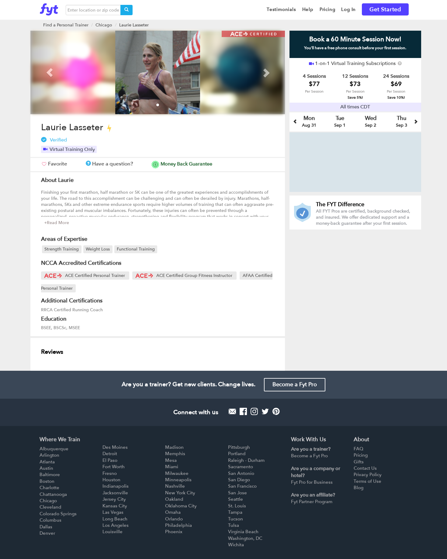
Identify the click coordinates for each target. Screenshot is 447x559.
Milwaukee (177, 473)
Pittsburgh (239, 447)
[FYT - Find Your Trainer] (49, 7)
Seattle (235, 499)
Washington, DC (245, 538)
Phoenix (173, 532)
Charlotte (49, 488)
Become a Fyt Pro (294, 384)
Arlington (49, 455)
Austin (46, 468)
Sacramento (240, 467)
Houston (111, 480)
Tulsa (233, 525)
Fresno (109, 473)
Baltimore (50, 475)
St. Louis (237, 506)
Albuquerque (54, 449)
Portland (237, 454)
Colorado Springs (58, 514)
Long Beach (114, 519)
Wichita (236, 545)
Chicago (103, 25)
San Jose (237, 493)
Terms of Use (367, 481)
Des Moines (115, 447)
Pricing (361, 455)
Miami (171, 467)
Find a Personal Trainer (65, 25)
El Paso (109, 460)
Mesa (171, 460)
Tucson (235, 519)
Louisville (112, 532)
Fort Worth (113, 467)
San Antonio (241, 473)
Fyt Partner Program (311, 502)
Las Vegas (112, 512)
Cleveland (50, 507)
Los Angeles (115, 525)
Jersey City (114, 499)
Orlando (174, 519)
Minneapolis (178, 480)
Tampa (235, 512)
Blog (358, 488)
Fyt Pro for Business (312, 482)
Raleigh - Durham (246, 460)
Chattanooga (53, 494)
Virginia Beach (243, 532)
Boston (47, 481)
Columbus (50, 520)
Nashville (175, 486)
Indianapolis (115, 486)
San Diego (239, 480)
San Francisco (242, 486)
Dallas (46, 527)
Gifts (359, 462)
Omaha (173, 512)
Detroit (109, 454)
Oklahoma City (181, 506)
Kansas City (114, 506)
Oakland (174, 499)
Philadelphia (178, 525)
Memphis (175, 454)
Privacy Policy (368, 475)
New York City (180, 493)
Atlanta (47, 462)
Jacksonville (115, 493)
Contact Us (365, 468)
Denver (47, 533)
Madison (174, 447)
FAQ (358, 449)
